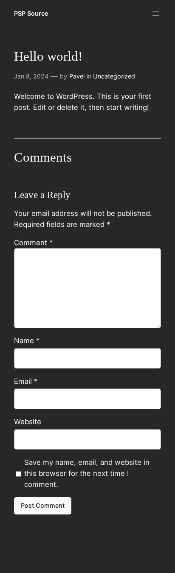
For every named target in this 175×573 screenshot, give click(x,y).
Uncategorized (114, 76)
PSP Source (31, 13)
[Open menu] (156, 13)
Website (27, 421)
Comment (33, 242)
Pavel (77, 76)
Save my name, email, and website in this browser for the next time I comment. (87, 473)
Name (27, 340)
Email (25, 381)
